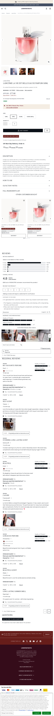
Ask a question (28, 90)
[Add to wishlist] (47, 130)
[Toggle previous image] (2, 40)
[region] (26, 704)
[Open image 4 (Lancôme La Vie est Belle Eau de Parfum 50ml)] (31, 71)
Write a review (20, 90)
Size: (4, 113)
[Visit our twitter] (27, 641)
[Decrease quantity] (5, 123)
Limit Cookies (47, 713)
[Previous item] (2, 219)
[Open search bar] (5, 8)
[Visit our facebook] (23, 641)
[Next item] (50, 219)
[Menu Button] (2, 8)
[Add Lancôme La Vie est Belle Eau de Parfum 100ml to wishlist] (50, 200)
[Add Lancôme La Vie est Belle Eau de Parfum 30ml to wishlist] (24, 200)
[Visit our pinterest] (40, 641)
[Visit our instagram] (30, 641)
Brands (8, 13)
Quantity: (6, 120)
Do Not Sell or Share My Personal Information (26, 662)
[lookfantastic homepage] (26, 8)
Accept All (37, 713)
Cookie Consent (26, 659)
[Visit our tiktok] (37, 641)
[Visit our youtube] (33, 641)
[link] (46, 8)
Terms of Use (30, 710)
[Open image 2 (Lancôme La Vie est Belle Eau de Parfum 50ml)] (13, 71)
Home (3, 13)
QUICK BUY (13, 235)
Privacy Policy (22, 710)
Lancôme (14, 13)
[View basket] (50, 8)
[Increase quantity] (14, 123)
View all (48, 98)
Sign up (47, 634)
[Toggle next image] (50, 40)
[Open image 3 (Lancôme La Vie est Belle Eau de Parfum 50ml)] (22, 71)
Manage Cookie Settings (7, 713)
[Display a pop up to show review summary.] (14, 230)
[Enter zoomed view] (48, 62)
